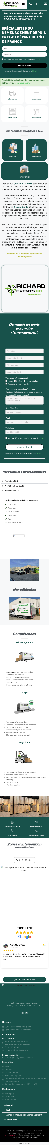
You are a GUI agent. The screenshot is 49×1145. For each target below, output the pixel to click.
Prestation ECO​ (11, 481)
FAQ (8, 1110)
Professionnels (36, 156)
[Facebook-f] (26, 1013)
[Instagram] (23, 1013)
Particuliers (12, 156)
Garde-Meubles (24, 177)
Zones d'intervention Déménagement (24, 1115)
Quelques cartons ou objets (18, 384)
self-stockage (12, 117)
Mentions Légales (15, 1133)
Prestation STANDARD (14, 486)
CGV (38, 59)
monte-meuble (36, 117)
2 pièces (19, 381)
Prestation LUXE (11, 491)
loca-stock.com (22, 83)
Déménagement (12, 99)
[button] (23, 4)
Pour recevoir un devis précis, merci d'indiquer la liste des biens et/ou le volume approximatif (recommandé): (23, 392)
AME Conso (11, 1119)
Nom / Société (11, 408)
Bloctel (34, 71)
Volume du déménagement (16, 378)
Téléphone (9, 428)
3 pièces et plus (32, 381)
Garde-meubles (36, 99)
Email (7, 418)
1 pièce (10, 381)
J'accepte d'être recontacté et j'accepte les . (22, 59)
